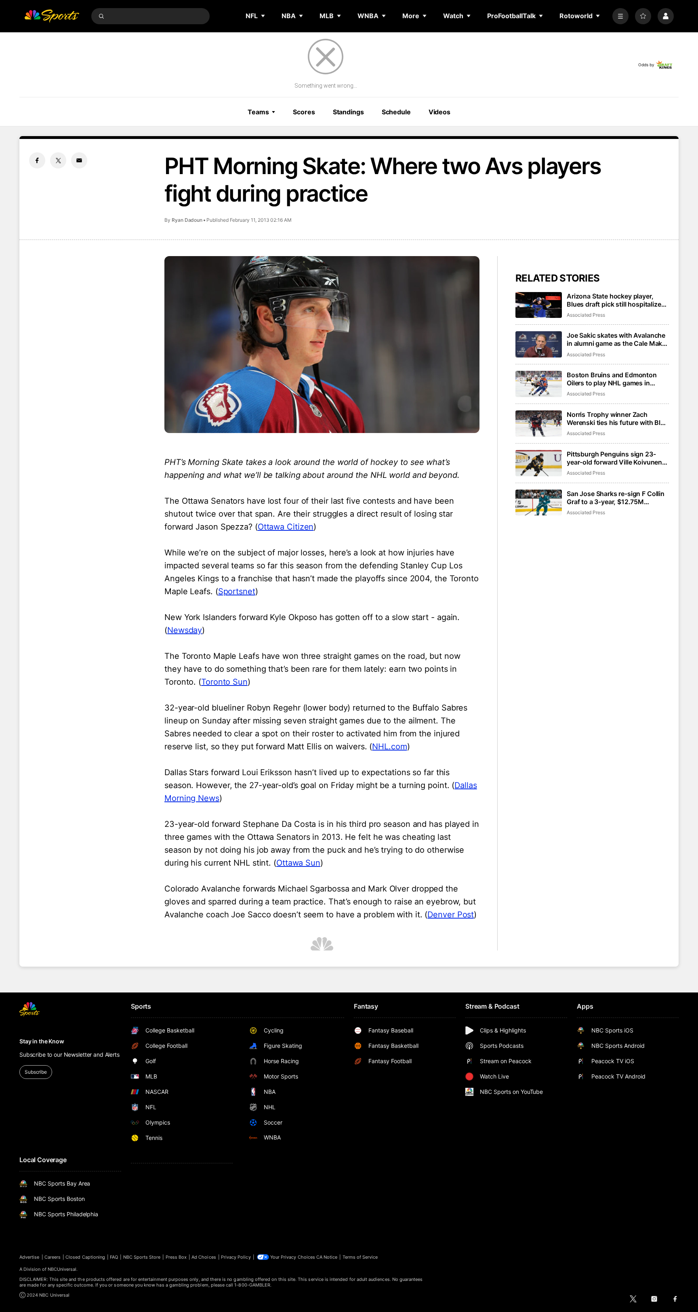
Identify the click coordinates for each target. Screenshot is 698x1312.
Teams (258, 112)
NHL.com (389, 746)
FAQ (114, 1257)
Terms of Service (360, 1257)
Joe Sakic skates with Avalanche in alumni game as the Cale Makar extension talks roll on (617, 339)
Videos (439, 112)
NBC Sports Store (142, 1257)
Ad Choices (203, 1257)
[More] (620, 16)
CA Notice (327, 1257)
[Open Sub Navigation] (263, 16)
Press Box (176, 1257)
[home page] (51, 16)
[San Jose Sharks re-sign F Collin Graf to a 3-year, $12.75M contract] (538, 503)
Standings (348, 112)
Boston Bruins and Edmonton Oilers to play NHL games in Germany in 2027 (612, 379)
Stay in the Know (41, 1041)
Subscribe (36, 1072)
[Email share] (79, 160)
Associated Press (586, 315)
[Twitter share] (58, 160)
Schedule (396, 112)
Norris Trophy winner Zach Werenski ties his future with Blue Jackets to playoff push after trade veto (617, 418)
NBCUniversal (62, 1269)
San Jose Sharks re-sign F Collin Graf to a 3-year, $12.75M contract (615, 498)
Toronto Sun (224, 682)
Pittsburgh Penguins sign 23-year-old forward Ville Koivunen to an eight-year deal (614, 458)
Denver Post (450, 914)
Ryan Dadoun (187, 220)
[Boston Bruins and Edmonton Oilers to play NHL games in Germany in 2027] (538, 384)
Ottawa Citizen (286, 527)
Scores (304, 112)
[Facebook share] (37, 160)
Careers (52, 1257)
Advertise (29, 1257)
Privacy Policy (236, 1257)
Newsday (184, 630)
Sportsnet (236, 591)
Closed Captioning (85, 1257)
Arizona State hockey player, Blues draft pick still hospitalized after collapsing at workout (616, 300)
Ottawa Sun (298, 863)
